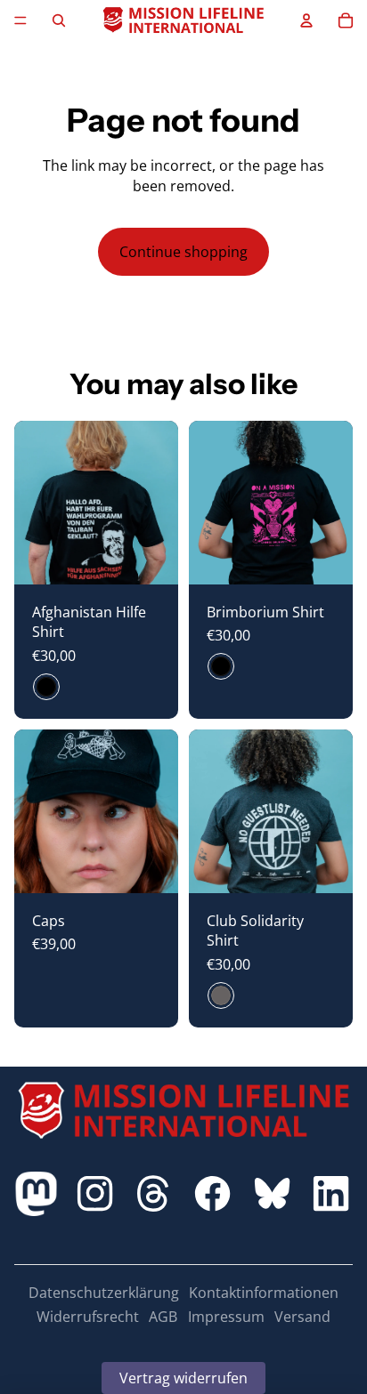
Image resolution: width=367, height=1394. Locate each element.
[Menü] (20, 20)
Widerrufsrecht (88, 1316)
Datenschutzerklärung (104, 1292)
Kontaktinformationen (263, 1292)
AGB (163, 1316)
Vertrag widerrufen (183, 1378)
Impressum (226, 1316)
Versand (302, 1316)
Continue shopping (183, 252)
